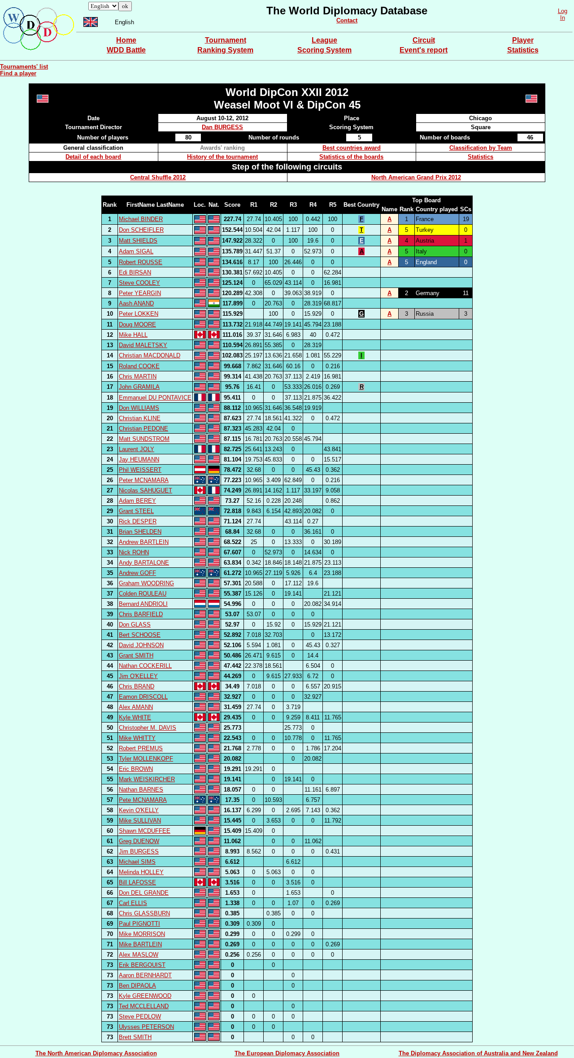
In (562, 17)
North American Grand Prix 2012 (416, 177)
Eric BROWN (136, 769)
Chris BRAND (136, 686)
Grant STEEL (136, 511)
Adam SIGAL (136, 251)
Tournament (225, 40)
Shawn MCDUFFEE (144, 830)
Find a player (18, 73)
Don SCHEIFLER (141, 229)
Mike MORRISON (142, 934)
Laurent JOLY (136, 449)
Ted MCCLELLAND (144, 1006)
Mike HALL (133, 334)
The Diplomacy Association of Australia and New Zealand (478, 1053)
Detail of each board (93, 156)
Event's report (424, 50)
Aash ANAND (136, 303)
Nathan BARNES (141, 789)
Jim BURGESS (139, 851)
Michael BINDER (141, 219)
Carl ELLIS (133, 903)
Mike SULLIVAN (140, 820)
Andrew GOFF (137, 573)
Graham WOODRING (146, 583)
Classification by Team (480, 147)
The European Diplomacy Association (287, 1053)
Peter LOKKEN (138, 313)
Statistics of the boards (351, 156)
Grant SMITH (136, 655)
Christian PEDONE (143, 428)
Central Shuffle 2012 (158, 177)
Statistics (523, 50)
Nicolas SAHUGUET (145, 490)
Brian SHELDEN (140, 531)
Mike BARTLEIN (140, 944)
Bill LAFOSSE (137, 882)
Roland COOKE (139, 366)
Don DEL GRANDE (144, 892)
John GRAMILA (139, 386)
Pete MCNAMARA (143, 800)
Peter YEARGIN (140, 293)
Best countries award (351, 147)
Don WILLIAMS (139, 408)
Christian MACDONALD (149, 355)
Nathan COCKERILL (145, 665)
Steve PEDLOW (140, 1016)
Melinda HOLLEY (141, 872)
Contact (346, 20)
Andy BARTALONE (144, 562)
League (324, 40)
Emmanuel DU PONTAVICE (155, 397)
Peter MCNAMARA (144, 480)
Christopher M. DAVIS (147, 727)
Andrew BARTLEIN (144, 542)
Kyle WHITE (135, 717)
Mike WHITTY (137, 738)
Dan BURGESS (222, 127)
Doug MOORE (137, 324)
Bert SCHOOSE (140, 634)
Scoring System (324, 50)
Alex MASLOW (138, 954)
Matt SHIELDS (138, 240)
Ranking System (225, 50)
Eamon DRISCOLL (143, 696)
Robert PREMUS (141, 748)
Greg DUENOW (139, 841)
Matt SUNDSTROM (144, 438)
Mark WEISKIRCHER (147, 779)
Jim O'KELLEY (138, 676)
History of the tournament (222, 156)
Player (523, 40)
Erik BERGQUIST (142, 965)
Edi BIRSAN (135, 272)
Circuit (424, 40)
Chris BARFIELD (141, 614)
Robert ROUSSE (140, 262)
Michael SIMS (137, 861)
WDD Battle (126, 50)
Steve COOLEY (139, 282)
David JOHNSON (141, 645)
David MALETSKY (143, 345)
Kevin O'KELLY (139, 810)
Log (562, 11)
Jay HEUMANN (139, 459)
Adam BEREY (137, 500)
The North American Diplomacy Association (96, 1053)
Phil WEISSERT (140, 469)
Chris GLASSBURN (144, 913)
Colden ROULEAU (142, 593)
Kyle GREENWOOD (145, 996)
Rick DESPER (138, 521)
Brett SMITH (135, 1037)
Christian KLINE (140, 418)
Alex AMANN (136, 707)
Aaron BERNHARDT (145, 975)
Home (126, 40)
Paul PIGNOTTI (139, 923)
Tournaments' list (24, 66)
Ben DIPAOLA (137, 985)
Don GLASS (135, 624)
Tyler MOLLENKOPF (146, 758)
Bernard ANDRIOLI (143, 604)
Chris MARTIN (138, 376)
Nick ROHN (134, 552)
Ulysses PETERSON (146, 1026)
